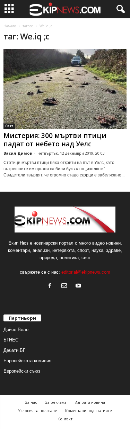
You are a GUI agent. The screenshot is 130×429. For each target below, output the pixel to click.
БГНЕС (10, 340)
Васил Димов (17, 153)
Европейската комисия (27, 360)
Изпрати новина (90, 402)
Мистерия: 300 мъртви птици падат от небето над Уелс (54, 139)
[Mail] (66, 286)
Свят (9, 126)
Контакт (65, 418)
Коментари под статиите (88, 410)
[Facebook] (51, 286)
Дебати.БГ (14, 350)
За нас (31, 402)
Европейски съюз (21, 371)
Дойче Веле (15, 329)
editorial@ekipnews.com (85, 272)
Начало (9, 26)
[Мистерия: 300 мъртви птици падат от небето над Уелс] (65, 89)
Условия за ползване (37, 410)
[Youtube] (79, 286)
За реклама (56, 402)
